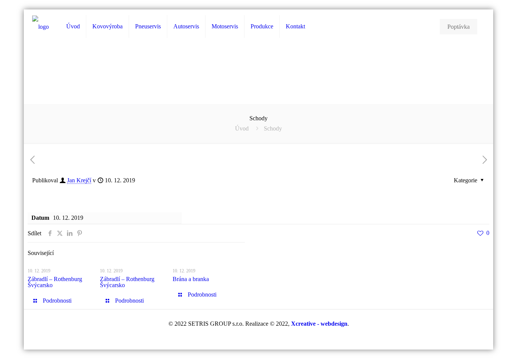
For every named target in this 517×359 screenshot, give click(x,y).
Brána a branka (191, 279)
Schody (273, 128)
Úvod (242, 128)
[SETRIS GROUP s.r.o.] (40, 26)
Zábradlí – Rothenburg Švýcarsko (55, 282)
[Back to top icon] (481, 343)
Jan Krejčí (79, 180)
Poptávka (458, 26)
